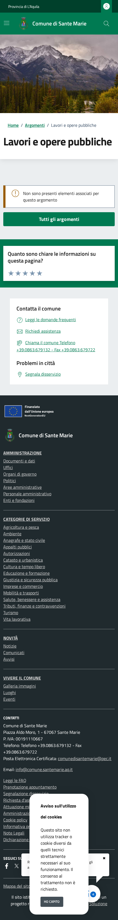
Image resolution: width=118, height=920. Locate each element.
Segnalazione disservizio (26, 793)
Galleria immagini (19, 686)
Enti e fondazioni (19, 500)
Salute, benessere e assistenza (31, 599)
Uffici (8, 467)
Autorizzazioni (16, 553)
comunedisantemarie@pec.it (84, 758)
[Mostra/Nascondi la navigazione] (6, 23)
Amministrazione (22, 453)
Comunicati (13, 652)
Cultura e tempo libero (24, 566)
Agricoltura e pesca (21, 527)
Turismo (10, 612)
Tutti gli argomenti (59, 219)
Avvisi (9, 659)
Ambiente (12, 533)
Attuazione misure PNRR (26, 806)
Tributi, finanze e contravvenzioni (34, 606)
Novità (10, 638)
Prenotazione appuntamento (30, 787)
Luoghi (9, 692)
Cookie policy (15, 820)
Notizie (9, 646)
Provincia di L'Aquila (23, 6)
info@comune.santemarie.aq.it (44, 769)
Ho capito (52, 901)
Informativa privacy (21, 826)
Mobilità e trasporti (21, 593)
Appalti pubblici (17, 547)
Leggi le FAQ (14, 780)
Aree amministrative (22, 487)
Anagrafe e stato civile (24, 540)
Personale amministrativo (27, 493)
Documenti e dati (19, 461)
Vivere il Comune (22, 678)
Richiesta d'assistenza (23, 800)
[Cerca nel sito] (106, 23)
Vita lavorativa (16, 619)
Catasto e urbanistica (23, 560)
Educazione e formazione (26, 573)
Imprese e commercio (23, 586)
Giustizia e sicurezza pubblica (30, 579)
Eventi (9, 699)
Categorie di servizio (26, 519)
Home (13, 125)
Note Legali (13, 833)
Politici (9, 480)
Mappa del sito (16, 886)
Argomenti (35, 125)
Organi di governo (19, 474)
